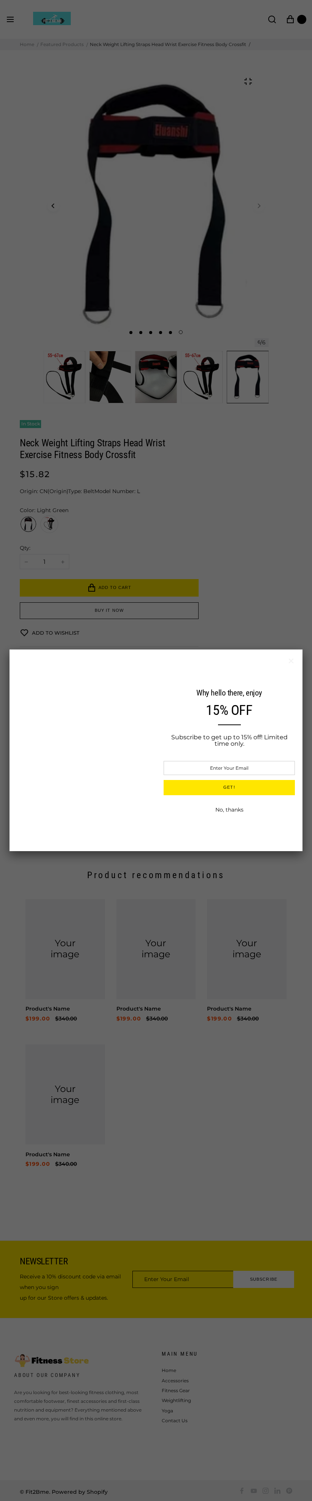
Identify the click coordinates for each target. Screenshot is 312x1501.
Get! (229, 787)
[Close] (291, 660)
